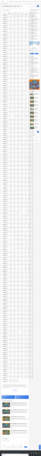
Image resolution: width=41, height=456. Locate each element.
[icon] (31, 453)
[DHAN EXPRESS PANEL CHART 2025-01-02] (6, 432)
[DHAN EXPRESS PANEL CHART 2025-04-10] (6, 411)
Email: (13, 445)
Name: (4, 445)
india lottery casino (36, 1)
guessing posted (11, 1)
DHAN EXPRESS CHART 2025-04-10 (18, 416)
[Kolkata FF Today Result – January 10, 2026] (32, 101)
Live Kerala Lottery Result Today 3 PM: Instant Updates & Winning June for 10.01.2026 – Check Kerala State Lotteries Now (34, 63)
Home (2, 3)
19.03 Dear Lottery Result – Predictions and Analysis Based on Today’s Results (34, 13)
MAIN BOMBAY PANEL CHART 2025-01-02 (19, 423)
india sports (27, 1)
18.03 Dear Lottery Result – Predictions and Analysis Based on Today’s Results (34, 36)
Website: (21, 445)
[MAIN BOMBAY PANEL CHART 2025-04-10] (6, 404)
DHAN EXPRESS (5, 403)
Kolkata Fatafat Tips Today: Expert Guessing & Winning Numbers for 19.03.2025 (34, 23)
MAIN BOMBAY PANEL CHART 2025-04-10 (19, 403)
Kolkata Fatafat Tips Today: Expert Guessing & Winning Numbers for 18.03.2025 (34, 26)
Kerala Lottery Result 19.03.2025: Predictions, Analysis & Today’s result (33, 16)
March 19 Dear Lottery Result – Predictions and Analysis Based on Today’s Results (34, 10)
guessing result (16, 1)
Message (37, 53)
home (7, 1)
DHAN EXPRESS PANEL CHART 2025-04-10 (19, 409)
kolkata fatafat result (11, 453)
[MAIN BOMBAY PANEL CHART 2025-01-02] (6, 425)
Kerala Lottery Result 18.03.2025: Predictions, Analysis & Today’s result (33, 33)
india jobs (31, 1)
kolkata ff (20, 1)
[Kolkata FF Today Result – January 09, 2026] (32, 116)
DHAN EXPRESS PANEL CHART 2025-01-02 (19, 430)
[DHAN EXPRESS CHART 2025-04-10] (6, 418)
